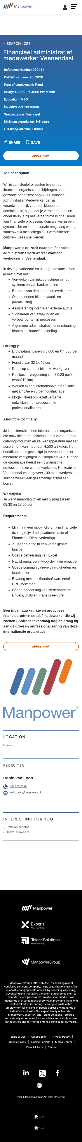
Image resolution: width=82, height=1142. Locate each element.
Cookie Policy (17, 1042)
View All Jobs (34, 1047)
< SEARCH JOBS (17, 44)
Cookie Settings (40, 1042)
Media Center (63, 1042)
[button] (74, 6)
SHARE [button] (14, 142)
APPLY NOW (41, 155)
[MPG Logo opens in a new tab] (41, 963)
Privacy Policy (61, 1036)
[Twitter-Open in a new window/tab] (42, 1073)
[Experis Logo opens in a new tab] (33, 925)
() (44, 1085)
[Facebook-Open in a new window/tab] (57, 1073)
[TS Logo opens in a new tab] (40, 941)
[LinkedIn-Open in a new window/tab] (26, 1073)
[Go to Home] (18, 7)
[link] (41, 1073)
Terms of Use (17, 1036)
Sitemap (53, 1047)
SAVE (35, 142)
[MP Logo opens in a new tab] (37, 909)
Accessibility (39, 1036)
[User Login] (65, 8)
